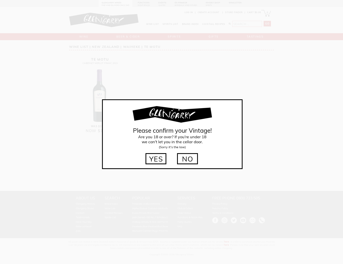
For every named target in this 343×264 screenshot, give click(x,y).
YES (156, 159)
